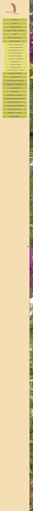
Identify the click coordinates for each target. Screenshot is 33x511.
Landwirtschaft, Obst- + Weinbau (15, 70)
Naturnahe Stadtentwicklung (15, 44)
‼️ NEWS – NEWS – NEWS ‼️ (14, 30)
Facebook (15, 91)
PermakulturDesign (16, 67)
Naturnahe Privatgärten (15, 53)
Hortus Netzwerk (14, 88)
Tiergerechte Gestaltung (15, 84)
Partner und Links (15, 109)
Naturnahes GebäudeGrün (15, 47)
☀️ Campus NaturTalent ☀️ (15, 73)
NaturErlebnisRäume (15, 64)
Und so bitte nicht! (15, 38)
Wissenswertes (15, 77)
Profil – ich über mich (15, 102)
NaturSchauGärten (15, 61)
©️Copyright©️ (15, 116)
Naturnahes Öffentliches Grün (15, 50)
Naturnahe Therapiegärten (16, 58)
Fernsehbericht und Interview (15, 98)
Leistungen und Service (14, 95)
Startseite (15, 20)
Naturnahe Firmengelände (15, 56)
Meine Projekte (15, 41)
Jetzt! (14, 34)
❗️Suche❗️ (15, 23)
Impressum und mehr (15, 113)
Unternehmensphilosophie (15, 106)
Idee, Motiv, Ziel (15, 27)
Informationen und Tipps (14, 80)
